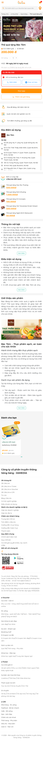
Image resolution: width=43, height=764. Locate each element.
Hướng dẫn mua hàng (10, 525)
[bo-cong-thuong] (7, 567)
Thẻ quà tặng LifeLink (17, 304)
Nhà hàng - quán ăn (8, 614)
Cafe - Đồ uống (7, 711)
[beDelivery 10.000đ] (11, 430)
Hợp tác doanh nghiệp (10, 510)
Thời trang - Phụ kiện (15, 648)
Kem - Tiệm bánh (30, 614)
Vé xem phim (6, 668)
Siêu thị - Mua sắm (8, 724)
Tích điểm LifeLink (8, 522)
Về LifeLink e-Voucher (9, 489)
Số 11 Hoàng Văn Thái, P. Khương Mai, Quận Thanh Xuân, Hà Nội (19, 159)
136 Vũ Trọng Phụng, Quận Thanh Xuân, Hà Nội (21, 163)
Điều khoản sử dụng (9, 504)
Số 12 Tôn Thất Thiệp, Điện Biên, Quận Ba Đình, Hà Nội (21, 149)
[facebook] (2, 551)
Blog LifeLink (6, 498)
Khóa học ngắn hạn (8, 656)
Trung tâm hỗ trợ (8, 519)
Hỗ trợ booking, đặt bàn (14, 77)
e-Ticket (4, 662)
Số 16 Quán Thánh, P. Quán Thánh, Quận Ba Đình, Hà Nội (19, 154)
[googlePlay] (20, 558)
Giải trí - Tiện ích (7, 727)
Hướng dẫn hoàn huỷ (9, 528)
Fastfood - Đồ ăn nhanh (10, 708)
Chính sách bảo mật (9, 537)
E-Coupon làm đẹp (23, 638)
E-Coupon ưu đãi (7, 635)
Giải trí (30, 604)
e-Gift (3, 702)
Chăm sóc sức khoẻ (8, 717)
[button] (19, 37)
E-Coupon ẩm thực (8, 638)
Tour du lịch (5, 686)
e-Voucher (5, 598)
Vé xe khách (11, 694)
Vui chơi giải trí (7, 665)
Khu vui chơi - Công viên (10, 604)
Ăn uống (4, 611)
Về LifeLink (5, 483)
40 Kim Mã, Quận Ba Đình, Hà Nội (16, 165)
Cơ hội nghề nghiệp (9, 501)
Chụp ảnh (23, 604)
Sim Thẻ (25, 686)
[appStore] (20, 563)
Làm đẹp (4, 624)
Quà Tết (4, 648)
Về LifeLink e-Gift (8, 492)
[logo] (21, 2)
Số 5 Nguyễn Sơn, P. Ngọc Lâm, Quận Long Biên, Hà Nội (19, 169)
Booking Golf (6, 632)
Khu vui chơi (17, 668)
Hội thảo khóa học (23, 678)
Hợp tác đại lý (6, 513)
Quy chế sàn (6, 540)
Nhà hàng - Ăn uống (8, 705)
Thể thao (12, 678)
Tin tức (4, 495)
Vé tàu (3, 694)
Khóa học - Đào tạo (8, 653)
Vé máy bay (31, 694)
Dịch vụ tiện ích (7, 645)
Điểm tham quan (29, 668)
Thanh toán (5, 531)
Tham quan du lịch (8, 683)
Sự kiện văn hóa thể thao (10, 675)
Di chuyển (5, 690)
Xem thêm (21, 253)
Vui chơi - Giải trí (7, 601)
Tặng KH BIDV (11, 616)
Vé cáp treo (21, 694)
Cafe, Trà (19, 614)
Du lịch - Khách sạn (8, 629)
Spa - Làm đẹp (6, 714)
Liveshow (4, 678)
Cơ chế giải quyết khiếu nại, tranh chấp (14, 544)
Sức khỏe (12, 624)
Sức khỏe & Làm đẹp (9, 621)
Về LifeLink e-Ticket (8, 486)
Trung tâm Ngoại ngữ (24, 656)
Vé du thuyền (16, 686)
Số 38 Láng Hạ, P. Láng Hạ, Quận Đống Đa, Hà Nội (20, 144)
